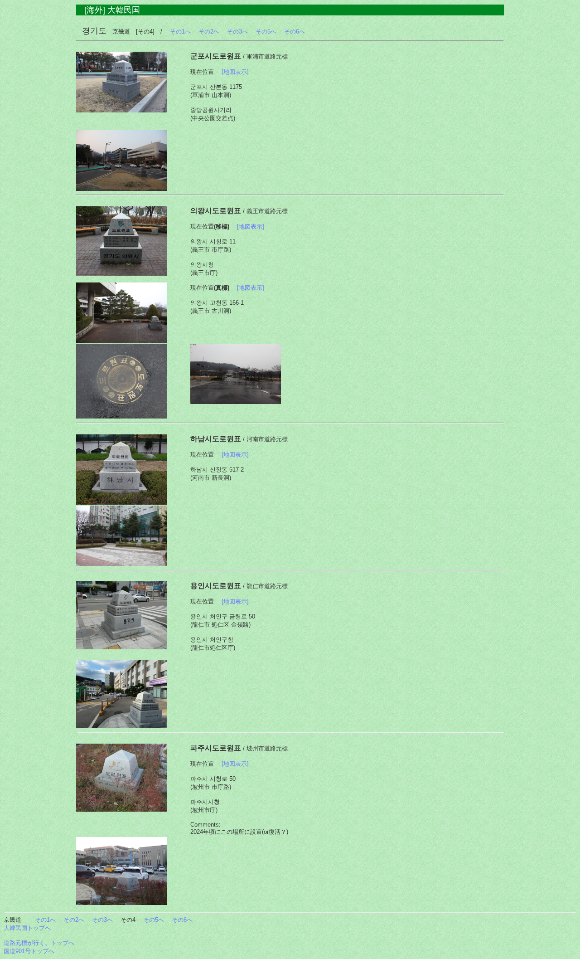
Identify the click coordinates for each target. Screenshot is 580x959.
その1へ (180, 31)
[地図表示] (235, 71)
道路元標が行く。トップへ (39, 943)
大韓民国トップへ (27, 928)
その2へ (208, 31)
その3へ (237, 31)
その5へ (266, 31)
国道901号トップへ (29, 951)
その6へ (294, 31)
